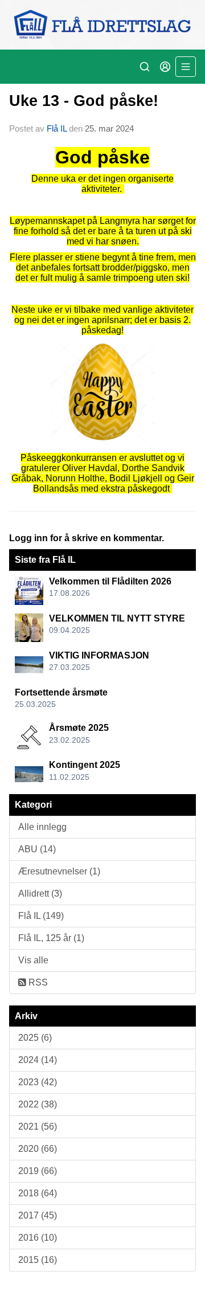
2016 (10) (37, 1237)
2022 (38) (37, 1104)
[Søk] (144, 66)
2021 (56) (37, 1126)
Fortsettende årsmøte (61, 692)
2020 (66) (37, 1149)
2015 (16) (37, 1260)
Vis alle (33, 960)
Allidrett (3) (40, 893)
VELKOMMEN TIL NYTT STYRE (117, 618)
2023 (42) (37, 1082)
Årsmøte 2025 (79, 728)
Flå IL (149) (41, 916)
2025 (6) (35, 1037)
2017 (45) (37, 1215)
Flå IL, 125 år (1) (51, 938)
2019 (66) (37, 1171)
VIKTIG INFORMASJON (99, 655)
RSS (37, 982)
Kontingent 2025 (84, 765)
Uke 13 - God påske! (83, 100)
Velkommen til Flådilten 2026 (110, 581)
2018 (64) (37, 1193)
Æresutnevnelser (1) (59, 871)
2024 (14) (37, 1060)
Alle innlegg (42, 827)
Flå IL (57, 128)
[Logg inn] (165, 66)
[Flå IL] (102, 25)
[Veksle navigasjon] (185, 66)
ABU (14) (37, 849)
